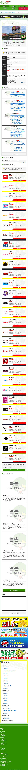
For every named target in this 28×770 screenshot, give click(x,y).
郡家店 (5, 713)
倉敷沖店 (6, 668)
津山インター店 (7, 685)
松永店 (5, 695)
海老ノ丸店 (6, 718)
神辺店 (5, 703)
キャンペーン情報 (23, 6)
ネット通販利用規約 (4, 762)
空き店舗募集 (3, 758)
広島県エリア (6, 690)
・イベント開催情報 (4, 754)
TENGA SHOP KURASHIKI (10, 670)
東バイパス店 (7, 708)
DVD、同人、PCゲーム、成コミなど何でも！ (14, 18)
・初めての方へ (3, 753)
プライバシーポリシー (4, 759)
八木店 (5, 693)
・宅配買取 (2, 748)
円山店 (5, 678)
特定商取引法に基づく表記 (5, 761)
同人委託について (3, 764)
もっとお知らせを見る (14, 154)
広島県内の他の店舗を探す (14, 613)
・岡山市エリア (3, 739)
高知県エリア (6, 715)
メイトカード (3, 735)
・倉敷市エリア (3, 742)
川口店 (5, 700)
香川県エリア (6, 705)
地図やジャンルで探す (8, 720)
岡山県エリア (6, 666)
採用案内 (13, 8)
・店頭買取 (2, 749)
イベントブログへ (22, 162)
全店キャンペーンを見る (14, 469)
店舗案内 (4, 6)
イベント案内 (4, 8)
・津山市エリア (3, 740)
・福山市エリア (3, 743)
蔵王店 (5, 698)
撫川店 (5, 688)
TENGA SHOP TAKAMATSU (10, 710)
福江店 (5, 680)
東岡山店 (6, 683)
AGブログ (2, 732)
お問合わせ (2, 765)
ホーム (1, 727)
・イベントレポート (4, 756)
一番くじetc (2, 734)
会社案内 (2, 729)
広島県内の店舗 (11, 12)
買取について (14, 6)
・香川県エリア (3, 744)
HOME (2, 12)
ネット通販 (23, 8)
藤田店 (5, 673)
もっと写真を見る (14, 590)
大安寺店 (6, 675)
